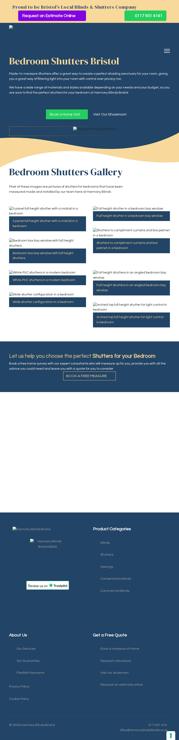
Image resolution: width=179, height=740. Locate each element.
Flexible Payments (30, 672)
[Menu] (167, 51)
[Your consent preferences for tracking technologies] (170, 735)
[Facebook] (11, 627)
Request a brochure (115, 661)
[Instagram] (20, 627)
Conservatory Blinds (115, 578)
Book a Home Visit (65, 114)
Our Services (26, 648)
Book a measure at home (119, 648)
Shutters (106, 554)
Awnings (106, 566)
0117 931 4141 (148, 16)
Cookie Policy (19, 699)
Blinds (105, 542)
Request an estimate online (121, 684)
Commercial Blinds (114, 591)
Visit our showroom (114, 672)
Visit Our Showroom (110, 114)
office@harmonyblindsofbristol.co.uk (144, 730)
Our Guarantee (28, 661)
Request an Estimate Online (49, 16)
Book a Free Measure (87, 376)
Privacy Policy (19, 686)
